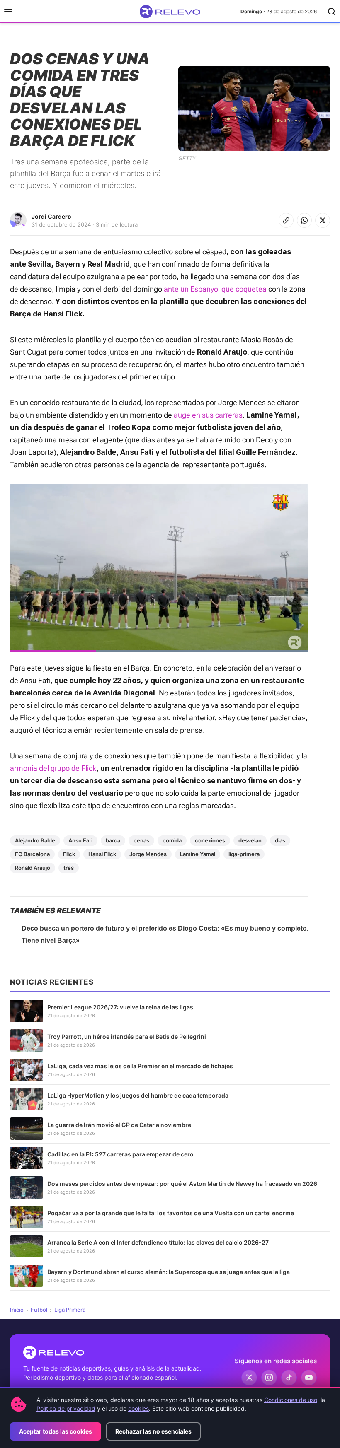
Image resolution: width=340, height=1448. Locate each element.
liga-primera (244, 854)
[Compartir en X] (322, 220)
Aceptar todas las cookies (55, 1431)
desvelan (250, 840)
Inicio (17, 1309)
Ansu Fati (80, 840)
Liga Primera (69, 1309)
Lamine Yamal (197, 854)
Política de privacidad (65, 1408)
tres (68, 867)
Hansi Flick (102, 854)
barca (113, 840)
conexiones (210, 840)
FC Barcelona (32, 854)
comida (172, 840)
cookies (138, 1408)
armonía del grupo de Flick (53, 768)
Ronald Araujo (32, 867)
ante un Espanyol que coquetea (215, 289)
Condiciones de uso (290, 1399)
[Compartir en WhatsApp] (304, 220)
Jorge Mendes (148, 854)
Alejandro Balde (35, 840)
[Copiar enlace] (286, 220)
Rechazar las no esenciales (153, 1431)
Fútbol (39, 1309)
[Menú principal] (8, 11)
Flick (69, 854)
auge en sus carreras (208, 414)
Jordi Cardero (51, 216)
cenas (141, 840)
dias (280, 840)
